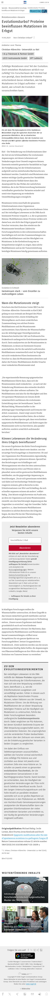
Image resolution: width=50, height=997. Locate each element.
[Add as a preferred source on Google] (25, 956)
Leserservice (26, 962)
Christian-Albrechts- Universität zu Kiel (20, 49)
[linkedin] (25, 994)
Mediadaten (27, 966)
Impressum (37, 966)
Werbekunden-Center (13, 966)
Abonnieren (25, 548)
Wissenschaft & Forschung (17, 8)
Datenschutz (37, 962)
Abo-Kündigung (36, 964)
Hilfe (27, 964)
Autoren (39, 969)
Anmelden (44, 2)
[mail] (32, 994)
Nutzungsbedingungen (18, 570)
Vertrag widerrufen (28, 969)
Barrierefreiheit (14, 964)
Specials (4, 8)
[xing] (17, 994)
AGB (22, 964)
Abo (18, 969)
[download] (39, 994)
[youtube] (34, 950)
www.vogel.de (31, 984)
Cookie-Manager (14, 962)
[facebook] (3, 994)
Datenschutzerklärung (18, 575)
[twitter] (10, 994)
